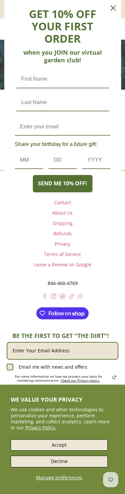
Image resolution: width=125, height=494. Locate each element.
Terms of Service (62, 254)
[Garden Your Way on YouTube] (80, 297)
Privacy (62, 244)
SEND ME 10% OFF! (62, 183)
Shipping (63, 223)
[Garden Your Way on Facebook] (45, 297)
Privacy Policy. (40, 427)
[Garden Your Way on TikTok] (71, 297)
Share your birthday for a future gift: (56, 144)
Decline (59, 461)
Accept (59, 445)
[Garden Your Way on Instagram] (53, 297)
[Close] (113, 8)
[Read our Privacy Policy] (114, 377)
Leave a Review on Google (62, 264)
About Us (62, 213)
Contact (62, 202)
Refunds (62, 233)
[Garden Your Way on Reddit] (62, 297)
